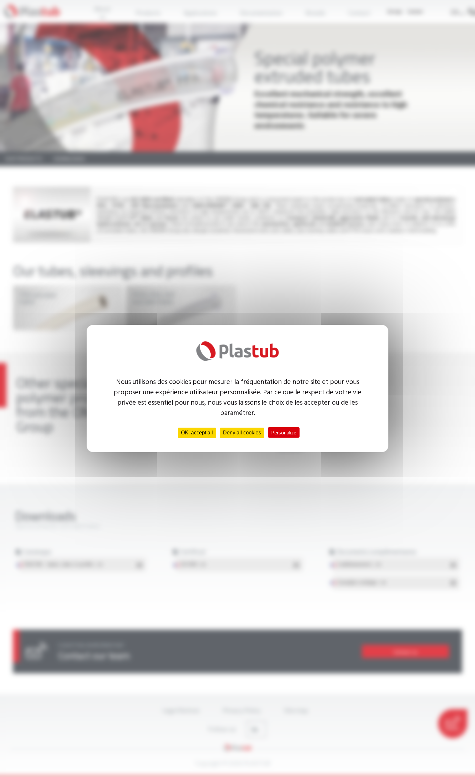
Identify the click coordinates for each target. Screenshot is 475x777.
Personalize (283, 432)
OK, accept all (197, 432)
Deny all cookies (242, 432)
